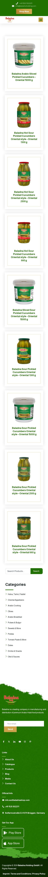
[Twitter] (10, 742)
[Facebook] (5, 742)
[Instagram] (26, 742)
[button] (41, 20)
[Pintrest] (31, 742)
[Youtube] (21, 742)
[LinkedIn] (15, 742)
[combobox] (18, 571)
